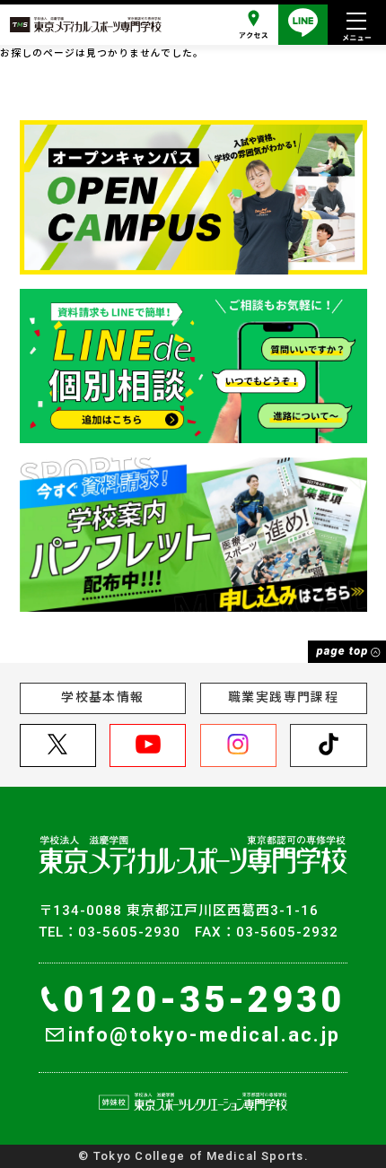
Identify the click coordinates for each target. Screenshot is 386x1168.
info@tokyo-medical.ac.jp (204, 1035)
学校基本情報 (102, 697)
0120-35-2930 (204, 1000)
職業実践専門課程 (283, 697)
